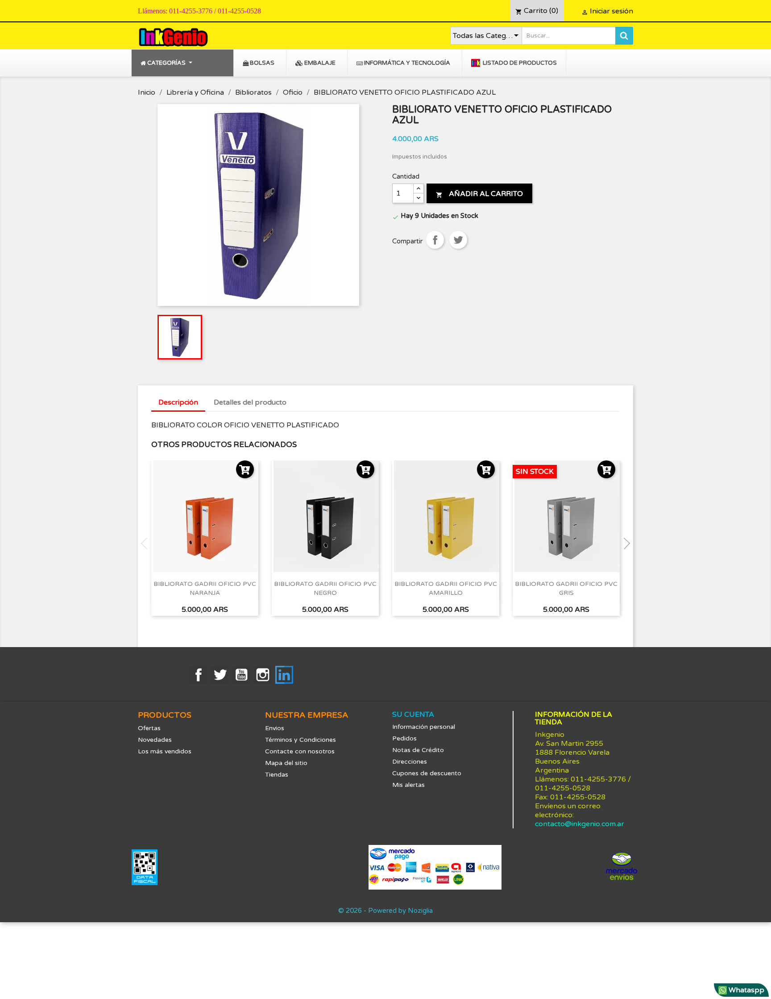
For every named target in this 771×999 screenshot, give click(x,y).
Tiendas (276, 774)
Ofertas (149, 728)
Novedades (155, 740)
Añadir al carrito (479, 193)
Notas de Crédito (418, 750)
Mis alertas (408, 785)
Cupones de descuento (426, 773)
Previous (147, 543)
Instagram (263, 675)
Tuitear (458, 240)
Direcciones (409, 761)
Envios (274, 728)
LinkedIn (284, 675)
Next (624, 543)
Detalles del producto (250, 402)
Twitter (220, 675)
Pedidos (404, 738)
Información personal (423, 727)
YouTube (241, 675)
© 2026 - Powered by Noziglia (385, 911)
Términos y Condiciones (300, 740)
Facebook (198, 675)
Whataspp (745, 990)
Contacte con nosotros (300, 751)
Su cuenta (413, 714)
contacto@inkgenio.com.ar (579, 823)
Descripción (178, 402)
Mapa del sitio (286, 763)
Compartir (435, 240)
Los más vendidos (164, 751)
